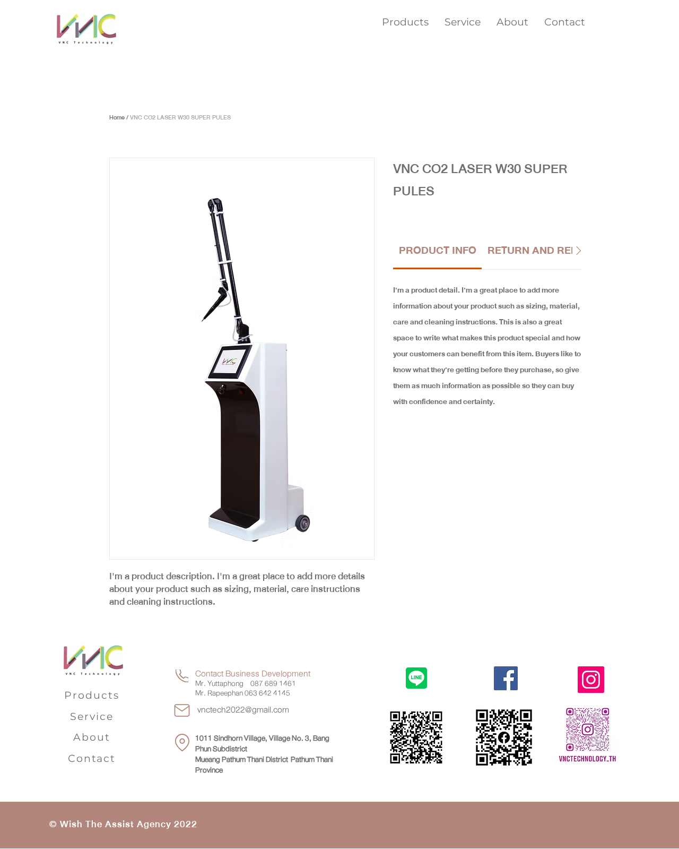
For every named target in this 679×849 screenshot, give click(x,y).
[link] (437, 250)
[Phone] (182, 676)
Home (117, 117)
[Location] (181, 742)
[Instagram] (591, 679)
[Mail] (181, 710)
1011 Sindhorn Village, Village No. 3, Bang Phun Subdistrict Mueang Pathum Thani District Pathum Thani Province (264, 754)
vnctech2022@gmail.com (243, 709)
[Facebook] (506, 678)
